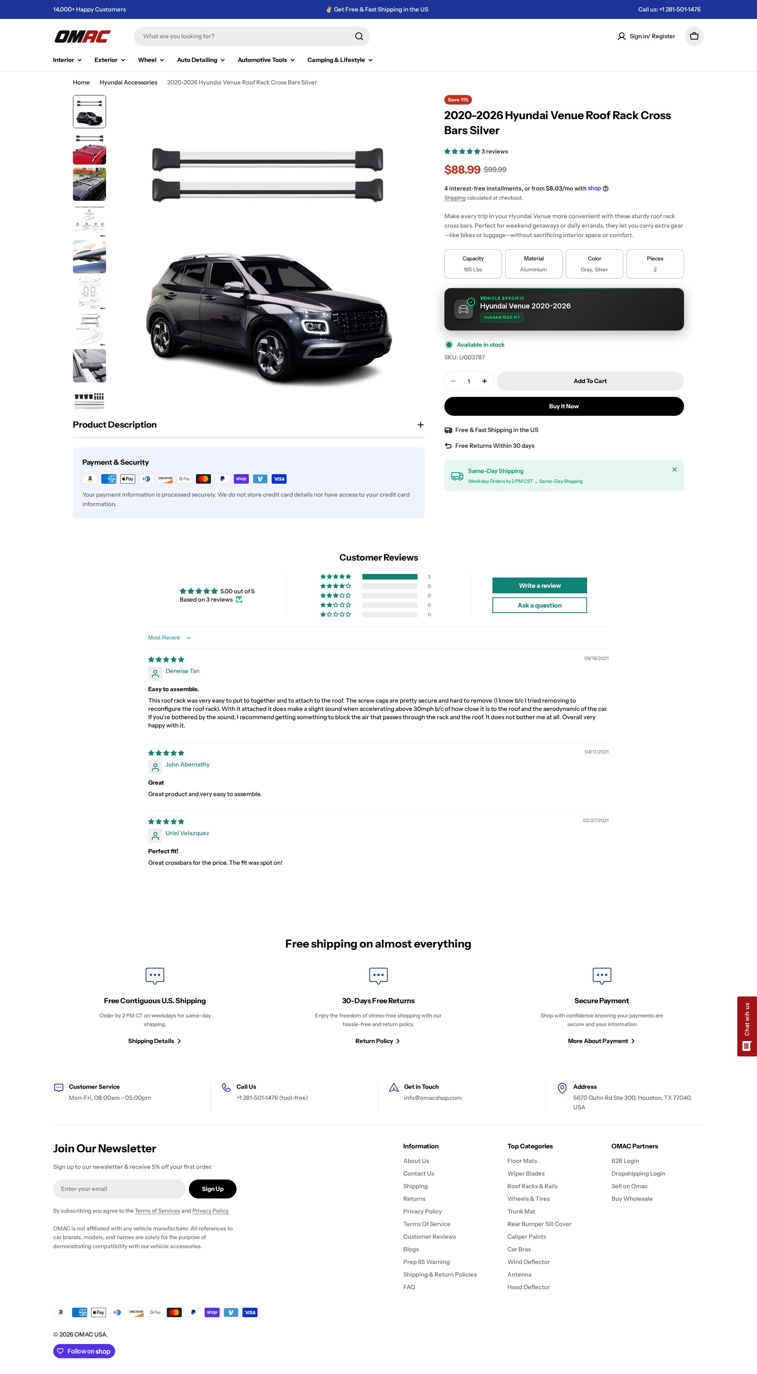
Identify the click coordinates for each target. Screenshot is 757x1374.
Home (81, 82)
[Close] (674, 469)
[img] (166, 659)
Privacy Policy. (210, 1210)
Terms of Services (157, 1210)
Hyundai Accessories (128, 82)
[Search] (359, 36)
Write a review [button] (540, 585)
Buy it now (564, 406)
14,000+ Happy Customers (89, 9)
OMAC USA (90, 1334)
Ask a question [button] (540, 605)
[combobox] (252, 36)
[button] (462, 151)
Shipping (455, 197)
